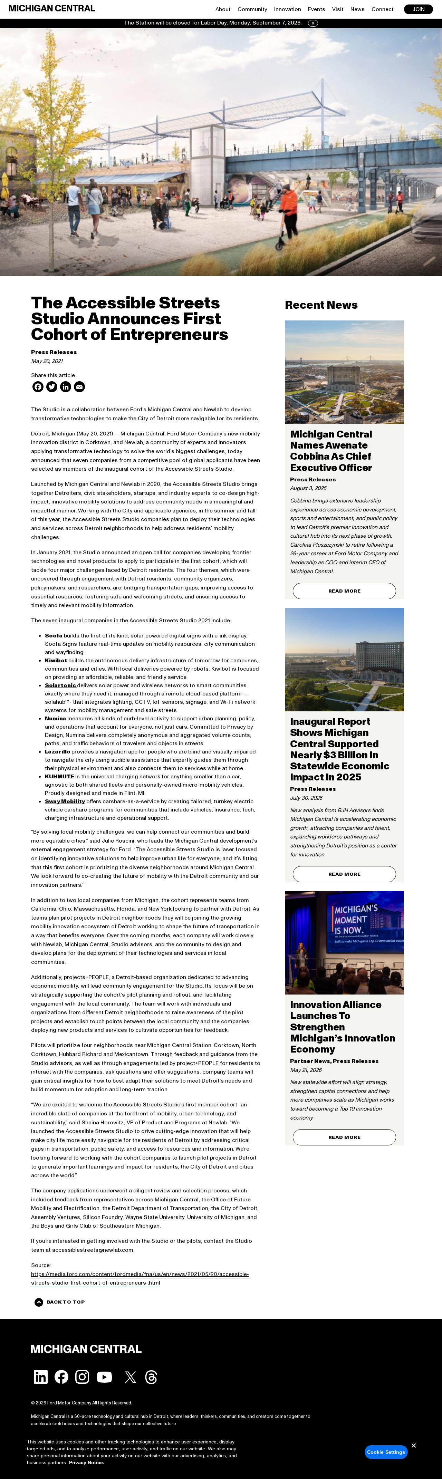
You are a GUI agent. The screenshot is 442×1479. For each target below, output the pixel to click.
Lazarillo (58, 752)
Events (316, 9)
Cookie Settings (386, 1452)
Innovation (287, 9)
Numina (56, 718)
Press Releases (54, 352)
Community (252, 9)
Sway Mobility (65, 801)
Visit (338, 9)
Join (418, 9)
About (223, 9)
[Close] (413, 1451)
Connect (383, 9)
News (357, 9)
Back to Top (66, 1302)
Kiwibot (56, 660)
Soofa (54, 636)
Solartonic (61, 685)
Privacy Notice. (86, 1462)
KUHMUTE (60, 776)
